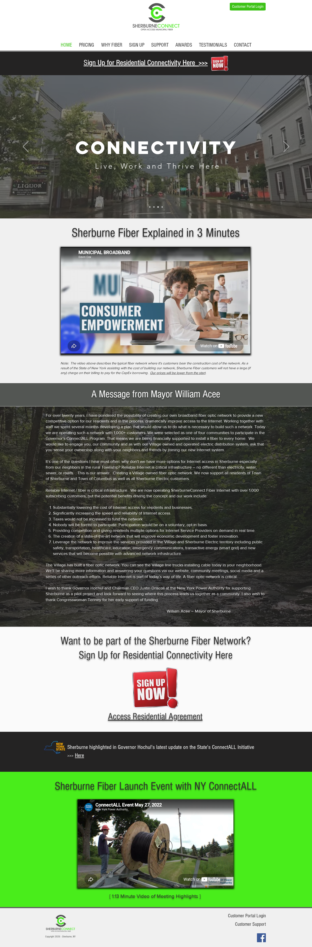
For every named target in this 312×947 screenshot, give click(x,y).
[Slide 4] (162, 207)
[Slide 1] (150, 207)
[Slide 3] (158, 207)
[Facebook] (261, 937)
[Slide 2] (154, 207)
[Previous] (26, 147)
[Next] (286, 147)
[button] (242, 45)
